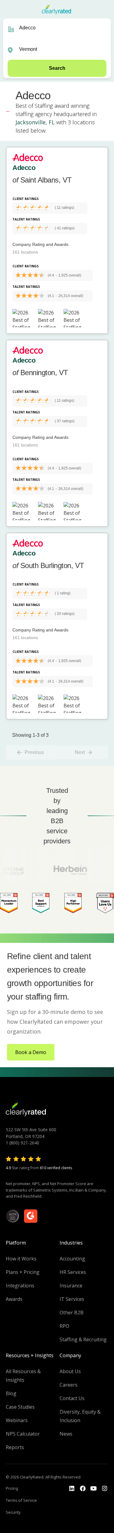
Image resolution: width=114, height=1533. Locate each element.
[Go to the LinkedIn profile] (71, 1488)
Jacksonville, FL (35, 122)
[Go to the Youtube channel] (93, 1488)
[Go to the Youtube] (82, 1488)
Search (57, 68)
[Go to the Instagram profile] (104, 1488)
